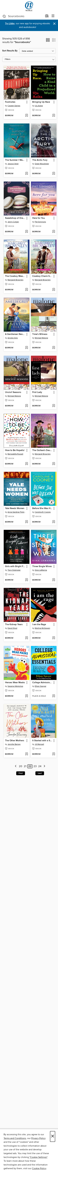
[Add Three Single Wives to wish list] (53, 580)
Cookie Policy (39, 1168)
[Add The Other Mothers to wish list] (26, 754)
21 (25, 766)
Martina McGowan (42, 628)
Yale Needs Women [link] (14, 508)
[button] (48, 40)
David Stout (12, 628)
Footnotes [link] (10, 102)
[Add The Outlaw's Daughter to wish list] (53, 464)
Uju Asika (39, 106)
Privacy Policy (38, 1138)
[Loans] (47, 16)
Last (40, 773)
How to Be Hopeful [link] (14, 450)
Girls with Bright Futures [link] (15, 566)
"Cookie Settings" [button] (38, 1157)
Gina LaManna (41, 570)
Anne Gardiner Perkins (17, 512)
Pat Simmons (40, 222)
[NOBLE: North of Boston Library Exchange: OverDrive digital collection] (29, 6)
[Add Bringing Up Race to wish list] (53, 116)
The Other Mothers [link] (14, 740)
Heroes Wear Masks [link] (15, 682)
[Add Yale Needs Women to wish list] (26, 522)
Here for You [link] (38, 218)
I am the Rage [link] (39, 624)
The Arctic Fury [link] (39, 160)
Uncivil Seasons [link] (13, 392)
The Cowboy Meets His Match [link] (15, 276)
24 (39, 766)
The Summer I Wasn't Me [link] (15, 160)
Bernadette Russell (15, 454)
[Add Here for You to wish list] (53, 232)
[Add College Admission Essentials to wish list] (53, 696)
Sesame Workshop (15, 686)
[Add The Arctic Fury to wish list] (53, 174)
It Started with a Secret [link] (42, 740)
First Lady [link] (37, 392)
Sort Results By (10, 50)
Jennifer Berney (14, 744)
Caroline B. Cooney (43, 512)
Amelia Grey (13, 338)
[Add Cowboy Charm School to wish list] (53, 290)
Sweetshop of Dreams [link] (15, 218)
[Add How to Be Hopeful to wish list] (26, 464)
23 (35, 766)
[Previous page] (16, 766)
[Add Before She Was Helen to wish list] (53, 522)
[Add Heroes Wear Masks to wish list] (26, 696)
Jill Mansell (39, 744)
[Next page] (44, 766)
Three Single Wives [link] (42, 566)
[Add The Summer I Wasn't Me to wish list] (26, 174)
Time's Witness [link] (39, 334)
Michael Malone (41, 338)
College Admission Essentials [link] (42, 682)
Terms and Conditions (15, 1138)
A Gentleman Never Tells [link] (15, 334)
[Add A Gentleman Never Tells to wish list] (26, 348)
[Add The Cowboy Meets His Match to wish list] (26, 290)
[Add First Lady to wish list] (53, 406)
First (21, 773)
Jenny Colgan (13, 222)
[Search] (4, 16)
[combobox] (23, 16)
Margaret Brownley (15, 280)
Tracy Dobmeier (14, 570)
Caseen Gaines (14, 106)
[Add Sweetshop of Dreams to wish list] (26, 232)
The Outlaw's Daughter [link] (42, 450)
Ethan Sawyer (40, 686)
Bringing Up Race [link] (41, 102)
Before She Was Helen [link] (42, 508)
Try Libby (10, 23)
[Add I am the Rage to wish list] (53, 638)
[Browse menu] (53, 16)
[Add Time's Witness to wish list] (53, 348)
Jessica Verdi (13, 164)
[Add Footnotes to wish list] (26, 116)
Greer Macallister (42, 164)
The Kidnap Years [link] (14, 624)
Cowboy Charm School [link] (42, 276)
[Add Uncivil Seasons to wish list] (26, 406)
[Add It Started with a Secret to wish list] (53, 754)
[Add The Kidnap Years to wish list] (26, 638)
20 (20, 766)
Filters (7, 59)
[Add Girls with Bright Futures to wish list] (26, 580)
